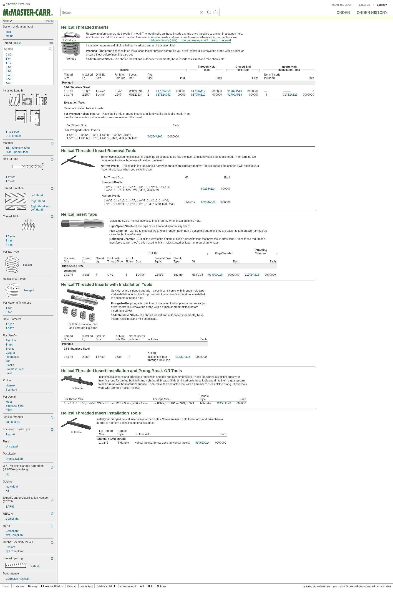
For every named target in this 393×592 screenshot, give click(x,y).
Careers (71, 586)
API (142, 586)
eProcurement (128, 586)
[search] (50, 49)
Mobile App (86, 586)
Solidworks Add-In (106, 586)
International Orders (52, 586)
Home (6, 586)
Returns (32, 586)
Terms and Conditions (358, 586)
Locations (18, 586)
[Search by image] (215, 12)
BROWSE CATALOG (18, 4)
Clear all (49, 21)
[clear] (201, 12)
